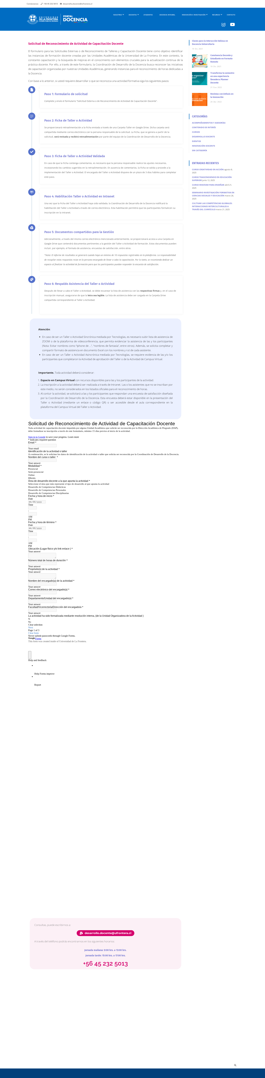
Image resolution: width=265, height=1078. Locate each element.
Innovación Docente (203, 145)
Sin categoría (199, 150)
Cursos (196, 132)
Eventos (196, 141)
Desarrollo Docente (203, 136)
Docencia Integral (167, 15)
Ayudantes (148, 15)
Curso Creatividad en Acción (208, 169)
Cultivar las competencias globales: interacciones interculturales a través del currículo (212, 206)
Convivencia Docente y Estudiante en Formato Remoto (221, 58)
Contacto (231, 15)
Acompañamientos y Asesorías (208, 122)
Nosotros (117, 15)
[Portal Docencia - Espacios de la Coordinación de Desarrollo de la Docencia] (57, 20)
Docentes (133, 15)
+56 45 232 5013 (51, 3)
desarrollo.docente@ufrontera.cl (77, 3)
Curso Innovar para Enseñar (208, 184)
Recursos (216, 15)
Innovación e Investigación (193, 15)
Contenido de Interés (204, 127)
